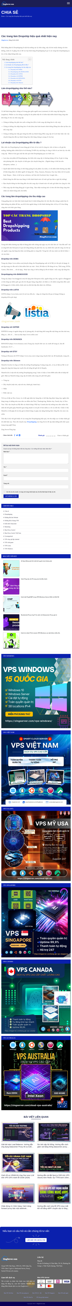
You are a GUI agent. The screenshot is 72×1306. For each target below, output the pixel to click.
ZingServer (4, 40)
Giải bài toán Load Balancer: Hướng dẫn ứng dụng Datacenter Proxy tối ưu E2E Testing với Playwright (17, 1145)
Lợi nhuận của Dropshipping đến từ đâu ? (17, 65)
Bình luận (7, 451)
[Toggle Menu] (68, 3)
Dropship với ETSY (16, 80)
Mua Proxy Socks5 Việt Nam (13, 533)
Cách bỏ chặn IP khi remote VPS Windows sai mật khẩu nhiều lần (40, 633)
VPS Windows (9, 548)
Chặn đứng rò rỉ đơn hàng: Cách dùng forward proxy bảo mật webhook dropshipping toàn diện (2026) (16, 1207)
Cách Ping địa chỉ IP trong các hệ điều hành (34, 579)
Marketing (7, 527)
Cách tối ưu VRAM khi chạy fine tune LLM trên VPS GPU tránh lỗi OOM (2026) (17, 1176)
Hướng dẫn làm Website (11, 517)
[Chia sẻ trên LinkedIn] (19, 435)
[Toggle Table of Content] (29, 59)
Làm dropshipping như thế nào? (14, 62)
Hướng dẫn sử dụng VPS (12, 520)
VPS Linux (8, 545)
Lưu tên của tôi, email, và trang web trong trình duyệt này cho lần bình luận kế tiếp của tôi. (31, 492)
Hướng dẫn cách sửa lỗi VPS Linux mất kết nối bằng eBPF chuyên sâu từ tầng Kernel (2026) (52, 1207)
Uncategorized (9, 536)
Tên (5, 467)
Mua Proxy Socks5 (10, 530)
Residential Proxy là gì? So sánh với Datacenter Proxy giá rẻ (39, 615)
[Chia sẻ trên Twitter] (17, 435)
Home (3, 16)
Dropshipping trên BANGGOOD (20, 71)
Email (6, 475)
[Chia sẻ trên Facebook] (14, 435)
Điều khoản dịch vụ (11, 1286)
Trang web (6, 483)
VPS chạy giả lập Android (12, 539)
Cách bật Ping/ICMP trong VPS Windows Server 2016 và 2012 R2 (40, 597)
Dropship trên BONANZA (18, 78)
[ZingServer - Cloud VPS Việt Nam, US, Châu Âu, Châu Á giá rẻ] (7, 3)
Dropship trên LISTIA (17, 74)
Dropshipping (31, 422)
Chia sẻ (7, 511)
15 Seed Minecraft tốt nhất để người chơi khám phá (36, 561)
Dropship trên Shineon (17, 82)
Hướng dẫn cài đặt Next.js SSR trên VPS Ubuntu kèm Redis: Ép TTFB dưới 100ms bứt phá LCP (53, 1176)
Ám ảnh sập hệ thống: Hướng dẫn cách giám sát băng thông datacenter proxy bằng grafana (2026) (52, 1145)
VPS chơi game (9, 542)
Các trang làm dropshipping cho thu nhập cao (18, 67)
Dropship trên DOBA (16, 69)
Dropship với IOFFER (17, 76)
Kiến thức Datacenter (11, 523)
